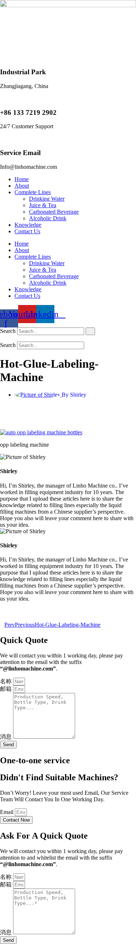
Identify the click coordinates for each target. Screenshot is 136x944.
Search (8, 331)
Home (22, 179)
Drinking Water (47, 199)
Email (7, 812)
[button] (68, 338)
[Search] (90, 331)
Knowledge (28, 225)
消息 (6, 737)
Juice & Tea (42, 205)
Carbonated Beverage (54, 212)
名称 (6, 681)
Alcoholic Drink (47, 218)
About (22, 186)
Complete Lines (33, 192)
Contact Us (27, 231)
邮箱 (6, 689)
